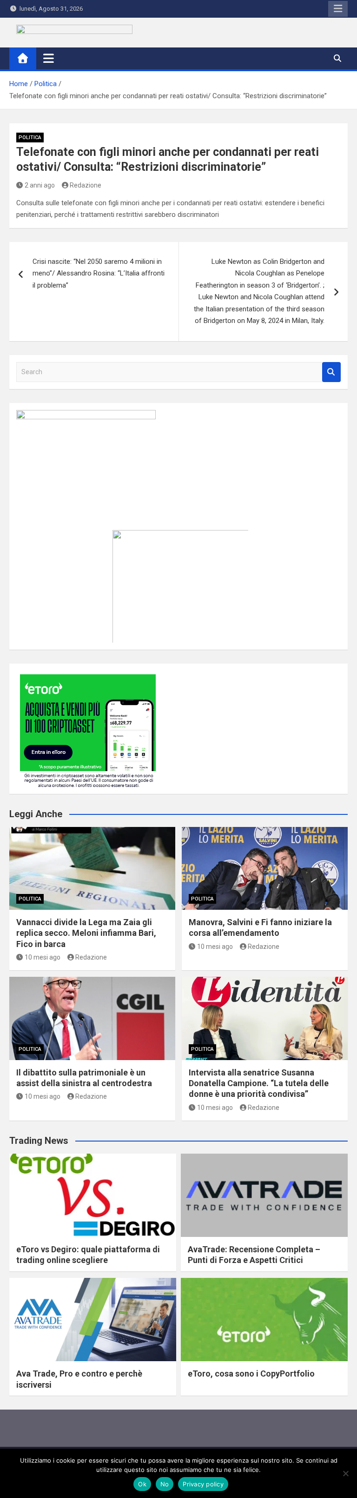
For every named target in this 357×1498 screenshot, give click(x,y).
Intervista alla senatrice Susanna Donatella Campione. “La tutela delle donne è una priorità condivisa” (259, 1083)
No (164, 1484)
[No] (345, 1473)
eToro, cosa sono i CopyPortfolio (251, 1373)
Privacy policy (203, 1484)
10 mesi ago (42, 957)
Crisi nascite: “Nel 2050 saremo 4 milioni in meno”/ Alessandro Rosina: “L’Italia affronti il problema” (99, 273)
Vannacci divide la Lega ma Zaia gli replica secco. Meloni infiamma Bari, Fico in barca (86, 933)
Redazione (85, 185)
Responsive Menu (338, 9)
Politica (30, 137)
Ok (142, 1484)
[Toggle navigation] (48, 58)
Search (331, 372)
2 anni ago (40, 185)
